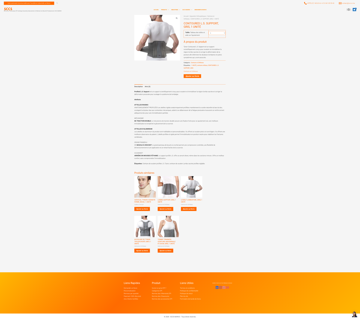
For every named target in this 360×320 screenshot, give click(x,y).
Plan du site (184, 296)
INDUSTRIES (174, 9)
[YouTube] (227, 287)
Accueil (186, 16)
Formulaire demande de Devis (190, 299)
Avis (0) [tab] (147, 86)
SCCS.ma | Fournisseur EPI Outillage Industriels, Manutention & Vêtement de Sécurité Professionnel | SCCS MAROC (33, 11)
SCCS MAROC (186, 9)
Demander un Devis (130, 288)
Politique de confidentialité (189, 291)
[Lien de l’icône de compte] (348, 9)
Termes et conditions (187, 288)
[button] (29, 3)
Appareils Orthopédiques (198, 16)
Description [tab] (138, 86)
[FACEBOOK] (224, 287)
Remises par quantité (131, 293)
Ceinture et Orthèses (197, 62)
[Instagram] (220, 287)
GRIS (191, 68)
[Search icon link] (57, 3)
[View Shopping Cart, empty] (354, 9)
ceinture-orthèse (202, 65)
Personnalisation (129, 291)
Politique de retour (186, 293)
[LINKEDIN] (217, 287)
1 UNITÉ (193, 65)
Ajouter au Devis (192, 76)
